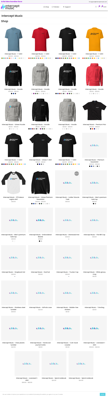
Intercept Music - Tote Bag (94, 307)
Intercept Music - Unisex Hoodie (13, 124)
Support (68, 7)
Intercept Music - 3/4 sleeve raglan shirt (13, 198)
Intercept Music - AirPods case (40, 307)
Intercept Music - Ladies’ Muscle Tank (67, 198)
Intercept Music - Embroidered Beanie (40, 236)
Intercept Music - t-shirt (13, 54)
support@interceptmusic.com (98, 1)
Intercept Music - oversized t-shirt (94, 344)
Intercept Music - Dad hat (40, 272)
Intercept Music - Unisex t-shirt (40, 160)
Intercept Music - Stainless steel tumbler (13, 308)
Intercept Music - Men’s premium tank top (94, 198)
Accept (102, 394)
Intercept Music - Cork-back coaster (67, 344)
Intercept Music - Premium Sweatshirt (94, 161)
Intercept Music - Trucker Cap (67, 272)
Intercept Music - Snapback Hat (13, 272)
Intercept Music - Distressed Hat (67, 235)
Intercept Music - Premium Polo (94, 124)
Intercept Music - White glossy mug (94, 273)
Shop (47, 7)
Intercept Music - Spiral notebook (54, 378)
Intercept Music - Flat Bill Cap (94, 235)
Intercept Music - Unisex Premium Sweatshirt (40, 198)
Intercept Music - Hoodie (13, 89)
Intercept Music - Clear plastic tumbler (13, 344)
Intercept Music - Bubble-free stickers (67, 308)
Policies (56, 7)
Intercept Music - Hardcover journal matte (40, 344)
